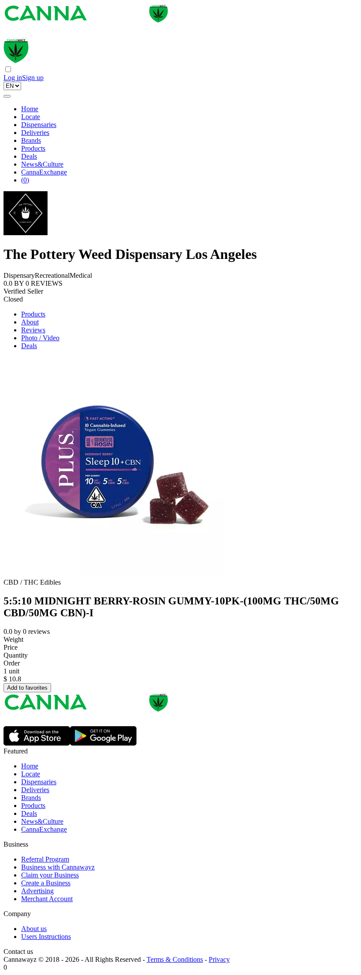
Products (33, 148)
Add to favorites (27, 687)
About (30, 322)
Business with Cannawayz (58, 867)
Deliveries (35, 132)
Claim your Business (50, 875)
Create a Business (45, 883)
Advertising (37, 891)
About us (34, 928)
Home (29, 109)
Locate (30, 116)
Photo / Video (40, 338)
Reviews (33, 330)
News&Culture (42, 164)
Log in (13, 77)
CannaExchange (44, 172)
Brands (31, 140)
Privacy (219, 959)
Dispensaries (38, 124)
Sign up (33, 77)
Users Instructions (46, 936)
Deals (29, 156)
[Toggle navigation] (7, 96)
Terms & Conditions (175, 959)
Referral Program (45, 859)
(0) (25, 180)
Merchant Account (47, 898)
